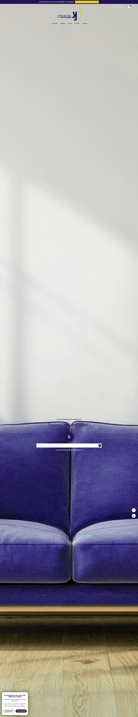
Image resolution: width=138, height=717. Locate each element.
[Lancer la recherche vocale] (69, 436)
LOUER (69, 23)
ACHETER (55, 23)
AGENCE (84, 23)
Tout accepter (21, 711)
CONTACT (77, 23)
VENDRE (62, 23)
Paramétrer (8, 711)
